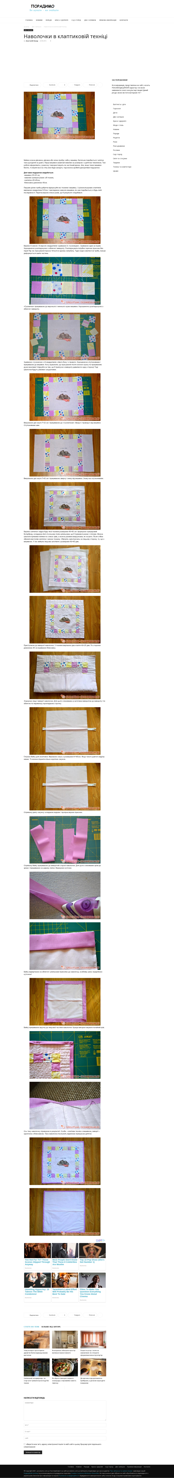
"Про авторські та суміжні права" (121, 1471)
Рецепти (116, 138)
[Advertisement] (107, 8)
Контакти (124, 20)
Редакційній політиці (31, 1473)
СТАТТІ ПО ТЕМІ (31, 1327)
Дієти (115, 113)
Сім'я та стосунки (120, 158)
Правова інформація (107, 20)
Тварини (116, 162)
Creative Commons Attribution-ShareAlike (85, 1473)
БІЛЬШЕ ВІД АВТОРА (51, 1327)
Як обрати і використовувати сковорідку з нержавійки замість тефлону (64, 1380)
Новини (39, 20)
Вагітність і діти (119, 104)
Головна (29, 20)
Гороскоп (117, 108)
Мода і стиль (118, 125)
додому (26, 27)
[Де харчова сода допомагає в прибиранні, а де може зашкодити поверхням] (93, 1367)
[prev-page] (62, 1387)
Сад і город (76, 20)
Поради (49, 20)
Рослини (116, 150)
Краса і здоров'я (119, 121)
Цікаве (115, 171)
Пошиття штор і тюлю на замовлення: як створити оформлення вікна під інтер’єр (91, 1353)
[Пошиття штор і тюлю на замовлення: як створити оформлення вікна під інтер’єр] (93, 1340)
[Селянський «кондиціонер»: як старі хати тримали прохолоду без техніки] (37, 1367)
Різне (115, 142)
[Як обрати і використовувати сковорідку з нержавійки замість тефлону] (65, 1367)
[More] (100, 85)
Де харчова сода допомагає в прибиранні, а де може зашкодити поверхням (92, 1380)
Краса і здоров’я (61, 20)
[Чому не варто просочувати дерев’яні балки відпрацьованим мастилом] (37, 1340)
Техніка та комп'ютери (122, 167)
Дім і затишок (90, 20)
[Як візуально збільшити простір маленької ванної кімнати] (65, 1340)
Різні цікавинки (119, 146)
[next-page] (66, 1387)
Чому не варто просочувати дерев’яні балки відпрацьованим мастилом (36, 1353)
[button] (147, 20)
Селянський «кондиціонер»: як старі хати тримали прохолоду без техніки (36, 1380)
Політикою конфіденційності (69, 1476)
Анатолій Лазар (32, 41)
